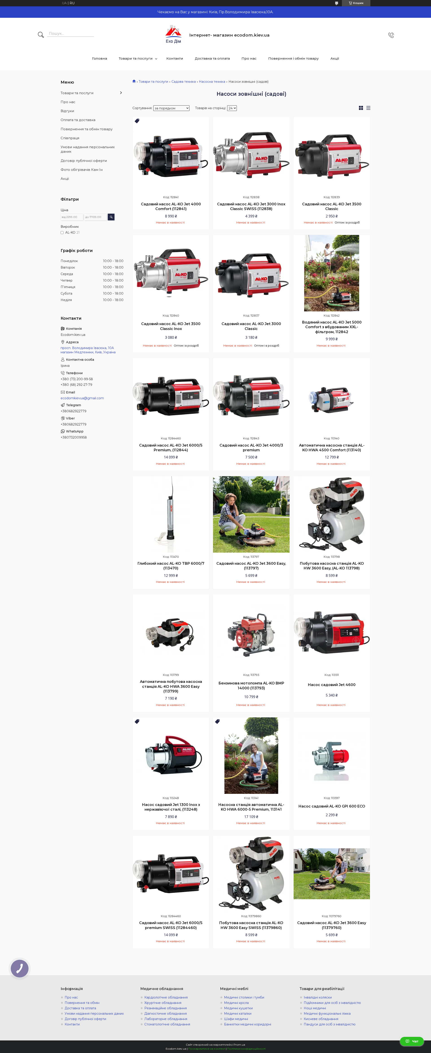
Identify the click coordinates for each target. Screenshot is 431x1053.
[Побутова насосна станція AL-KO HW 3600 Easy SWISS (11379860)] (251, 874)
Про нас (249, 58)
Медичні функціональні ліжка (327, 1014)
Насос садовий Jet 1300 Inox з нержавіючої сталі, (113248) (171, 807)
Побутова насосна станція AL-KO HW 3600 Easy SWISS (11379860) (251, 925)
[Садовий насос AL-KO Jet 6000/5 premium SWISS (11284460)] (171, 874)
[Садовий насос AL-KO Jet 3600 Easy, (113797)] (251, 514)
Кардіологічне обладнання (166, 997)
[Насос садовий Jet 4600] (332, 632)
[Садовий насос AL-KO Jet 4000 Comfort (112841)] (171, 155)
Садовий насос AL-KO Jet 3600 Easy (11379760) (331, 925)
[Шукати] (41, 35)
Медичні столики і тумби (244, 997)
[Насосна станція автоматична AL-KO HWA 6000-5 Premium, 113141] (251, 755)
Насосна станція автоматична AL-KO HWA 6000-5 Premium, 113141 (251, 807)
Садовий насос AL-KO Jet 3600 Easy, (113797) (251, 566)
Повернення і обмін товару (293, 58)
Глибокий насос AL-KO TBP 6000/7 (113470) (170, 566)
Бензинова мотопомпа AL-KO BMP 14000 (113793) (251, 685)
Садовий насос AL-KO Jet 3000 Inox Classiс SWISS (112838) (251, 206)
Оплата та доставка (78, 120)
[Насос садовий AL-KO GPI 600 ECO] (332, 755)
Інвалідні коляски (318, 997)
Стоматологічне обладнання (167, 1024)
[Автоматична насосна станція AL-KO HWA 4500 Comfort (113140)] (332, 396)
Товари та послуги (136, 58)
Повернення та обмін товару (86, 129)
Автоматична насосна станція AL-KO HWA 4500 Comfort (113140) (332, 447)
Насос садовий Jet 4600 (332, 685)
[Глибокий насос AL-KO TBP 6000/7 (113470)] (171, 514)
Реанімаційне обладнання (165, 1008)
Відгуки (67, 111)
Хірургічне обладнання (162, 1003)
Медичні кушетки (238, 1008)
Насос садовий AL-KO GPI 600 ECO (331, 806)
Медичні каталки (237, 1014)
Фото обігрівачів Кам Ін (82, 169)
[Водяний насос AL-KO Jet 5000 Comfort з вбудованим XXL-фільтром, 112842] (332, 273)
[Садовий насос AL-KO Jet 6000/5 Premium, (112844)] (171, 396)
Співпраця (70, 138)
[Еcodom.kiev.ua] (173, 35)
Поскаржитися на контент (206, 1048)
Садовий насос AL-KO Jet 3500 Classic (331, 206)
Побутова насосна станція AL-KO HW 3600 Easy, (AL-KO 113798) (332, 566)
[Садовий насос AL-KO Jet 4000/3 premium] (251, 396)
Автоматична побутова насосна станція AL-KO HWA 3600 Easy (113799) (171, 686)
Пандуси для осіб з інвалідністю (330, 1024)
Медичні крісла (236, 1003)
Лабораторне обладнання (165, 1019)
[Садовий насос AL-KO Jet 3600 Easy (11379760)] (332, 874)
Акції (334, 58)
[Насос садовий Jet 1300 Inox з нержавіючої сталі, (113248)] (171, 755)
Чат (415, 1041)
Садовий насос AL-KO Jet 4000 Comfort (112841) (171, 206)
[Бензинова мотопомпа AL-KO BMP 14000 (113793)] (251, 632)
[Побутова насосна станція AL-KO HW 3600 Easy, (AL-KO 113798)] (332, 514)
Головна (99, 58)
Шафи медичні (236, 1019)
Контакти (174, 58)
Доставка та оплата (212, 58)
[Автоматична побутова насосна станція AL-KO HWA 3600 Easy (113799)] (171, 632)
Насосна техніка (212, 82)
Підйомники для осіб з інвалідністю (332, 1003)
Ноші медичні (315, 1008)
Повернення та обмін (82, 1003)
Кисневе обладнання (321, 1019)
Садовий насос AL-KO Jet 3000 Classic (251, 326)
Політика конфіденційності (246, 1048)
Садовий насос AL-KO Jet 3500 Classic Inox (170, 326)
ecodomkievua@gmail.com (82, 398)
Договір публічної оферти (84, 160)
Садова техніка (184, 82)
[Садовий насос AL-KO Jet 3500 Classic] (332, 155)
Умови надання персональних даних (88, 149)
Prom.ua (239, 1044)
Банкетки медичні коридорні (247, 1024)
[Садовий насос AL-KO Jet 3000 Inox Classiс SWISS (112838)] (251, 155)
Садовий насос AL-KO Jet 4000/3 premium (251, 447)
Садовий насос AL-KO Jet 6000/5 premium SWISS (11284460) (170, 925)
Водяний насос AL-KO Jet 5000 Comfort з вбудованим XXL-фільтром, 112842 (332, 327)
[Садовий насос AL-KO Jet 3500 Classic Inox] (171, 273)
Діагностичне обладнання (165, 1014)
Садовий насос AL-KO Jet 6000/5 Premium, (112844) (170, 447)
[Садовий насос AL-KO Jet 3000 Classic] (251, 273)
